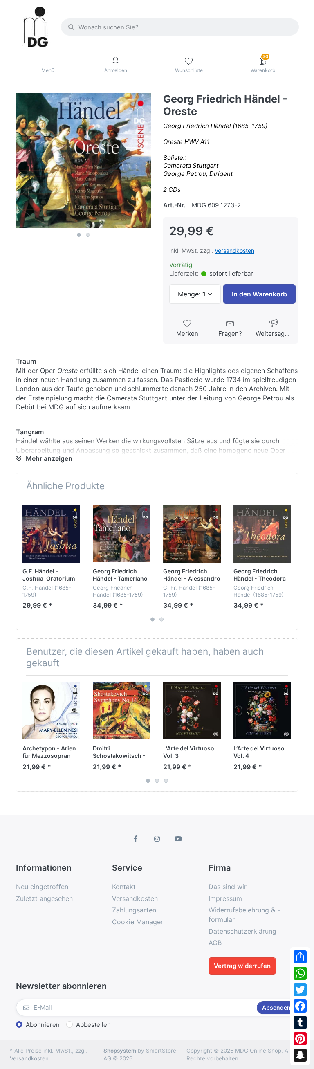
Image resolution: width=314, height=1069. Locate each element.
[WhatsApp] (300, 973)
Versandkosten (234, 250)
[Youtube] (178, 839)
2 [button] (88, 235)
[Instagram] (157, 839)
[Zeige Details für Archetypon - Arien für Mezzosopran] (51, 710)
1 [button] (79, 235)
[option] (83, 160)
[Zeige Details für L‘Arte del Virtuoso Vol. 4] (262, 710)
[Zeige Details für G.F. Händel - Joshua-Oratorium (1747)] (51, 534)
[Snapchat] (300, 1055)
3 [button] (166, 781)
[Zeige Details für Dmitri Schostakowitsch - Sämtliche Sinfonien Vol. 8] (121, 710)
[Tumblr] (300, 1022)
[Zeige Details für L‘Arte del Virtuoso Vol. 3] (192, 710)
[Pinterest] (300, 1039)
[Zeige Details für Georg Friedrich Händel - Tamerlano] (121, 534)
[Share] (300, 957)
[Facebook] (300, 1006)
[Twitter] (300, 989)
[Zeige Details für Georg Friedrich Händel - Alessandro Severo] (192, 534)
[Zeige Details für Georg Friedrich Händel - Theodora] (262, 534)
